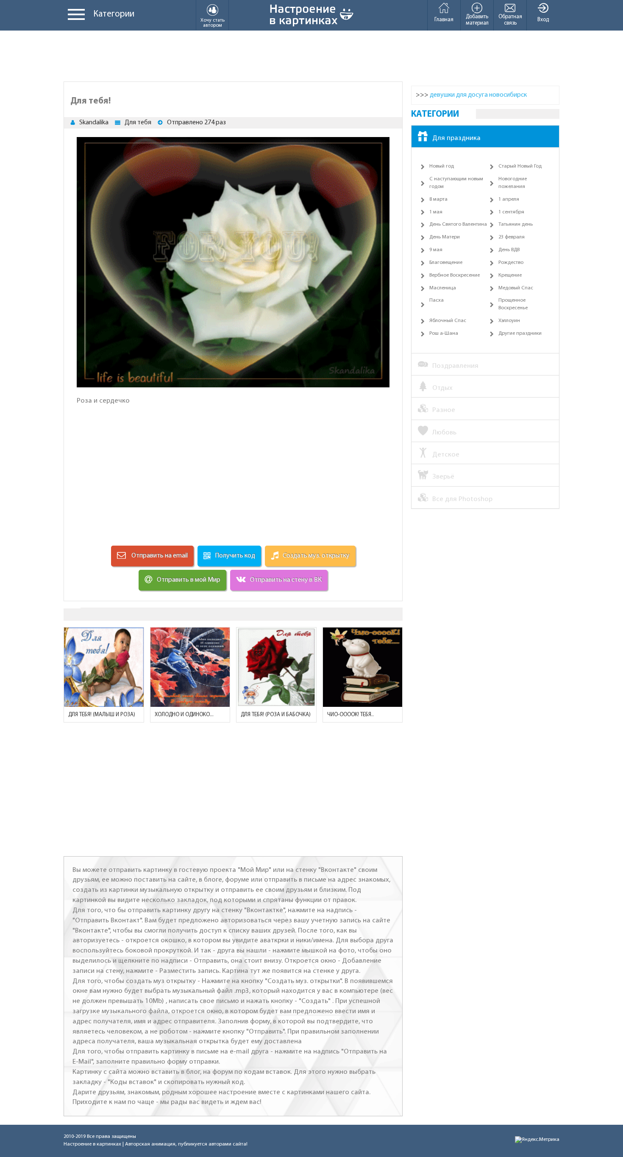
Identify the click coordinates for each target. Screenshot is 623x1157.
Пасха (436, 300)
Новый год (441, 166)
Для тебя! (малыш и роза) (101, 714)
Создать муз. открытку (316, 555)
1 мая (435, 212)
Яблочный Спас (447, 320)
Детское (445, 454)
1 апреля (508, 199)
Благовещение (445, 262)
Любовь (444, 432)
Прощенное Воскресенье (513, 304)
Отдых (442, 388)
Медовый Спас (515, 288)
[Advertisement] (311, 56)
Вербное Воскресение (454, 275)
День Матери (444, 237)
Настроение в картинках (92, 1144)
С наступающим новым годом (456, 182)
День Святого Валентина (458, 224)
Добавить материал (477, 20)
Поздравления (455, 366)
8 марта (438, 199)
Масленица (442, 288)
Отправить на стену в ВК (286, 580)
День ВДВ (509, 249)
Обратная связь (510, 20)
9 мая (435, 249)
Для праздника (456, 138)
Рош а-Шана (443, 333)
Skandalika (93, 122)
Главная (443, 19)
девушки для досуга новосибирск (478, 95)
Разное (443, 410)
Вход (543, 19)
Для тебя (138, 122)
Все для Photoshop (462, 499)
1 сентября (511, 212)
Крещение (510, 275)
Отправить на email (159, 555)
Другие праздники (520, 333)
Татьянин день (515, 224)
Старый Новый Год (520, 166)
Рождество (510, 262)
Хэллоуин (509, 320)
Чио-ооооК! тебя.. (350, 714)
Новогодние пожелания (512, 182)
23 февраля (511, 237)
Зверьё (443, 476)
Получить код (235, 555)
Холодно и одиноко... (184, 714)
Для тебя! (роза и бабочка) (276, 714)
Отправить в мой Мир (188, 580)
